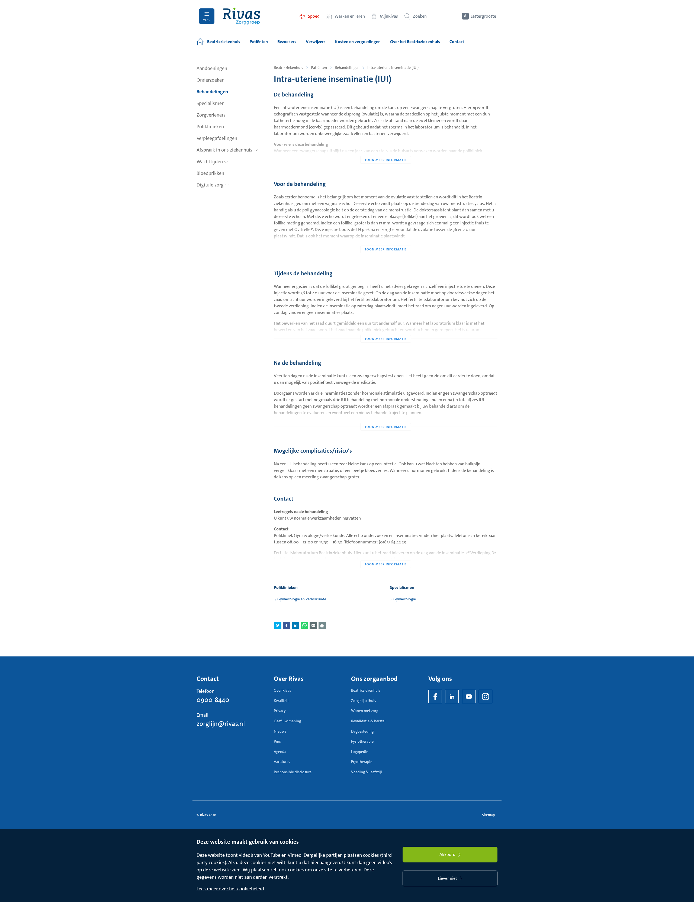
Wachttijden (210, 161)
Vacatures (282, 761)
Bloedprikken (210, 173)
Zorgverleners (211, 115)
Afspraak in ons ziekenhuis (225, 150)
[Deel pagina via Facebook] (286, 625)
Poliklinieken (210, 126)
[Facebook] (435, 696)
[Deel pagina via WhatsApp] (304, 625)
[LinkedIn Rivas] (452, 696)
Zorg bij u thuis (363, 700)
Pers (277, 741)
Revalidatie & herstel (368, 721)
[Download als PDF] (322, 625)
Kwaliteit (281, 700)
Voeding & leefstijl (366, 771)
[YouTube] (468, 696)
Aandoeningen (212, 68)
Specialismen (210, 103)
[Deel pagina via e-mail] (313, 625)
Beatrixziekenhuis (288, 67)
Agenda (280, 751)
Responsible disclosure (292, 771)
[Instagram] (485, 696)
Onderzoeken (210, 80)
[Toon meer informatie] (385, 149)
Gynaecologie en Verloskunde (301, 599)
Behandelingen (212, 91)
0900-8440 (213, 699)
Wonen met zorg (364, 710)
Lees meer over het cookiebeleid (230, 888)
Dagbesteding (362, 731)
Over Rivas (282, 690)
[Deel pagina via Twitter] (277, 625)
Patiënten (319, 67)
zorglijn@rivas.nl (221, 723)
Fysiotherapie (362, 741)
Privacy (280, 710)
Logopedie (359, 751)
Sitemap (488, 815)
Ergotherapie (361, 761)
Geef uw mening (287, 721)
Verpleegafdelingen (217, 138)
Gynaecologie (404, 599)
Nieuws (280, 731)
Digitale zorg (211, 185)
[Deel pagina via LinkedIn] (295, 625)
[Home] (241, 16)
